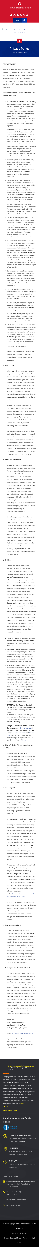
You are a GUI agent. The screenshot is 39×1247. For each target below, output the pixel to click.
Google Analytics (26, 728)
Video (9, 1107)
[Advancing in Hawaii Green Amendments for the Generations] (19, 31)
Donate (31, 1238)
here (24, 740)
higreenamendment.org (14, 1205)
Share (15, 1110)
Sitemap (19, 1243)
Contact (13, 1238)
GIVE (17, 20)
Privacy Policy (22, 1238)
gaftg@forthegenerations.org (22, 1033)
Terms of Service (20, 733)
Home (14, 52)
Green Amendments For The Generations (21, 1066)
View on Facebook (7, 1110)
